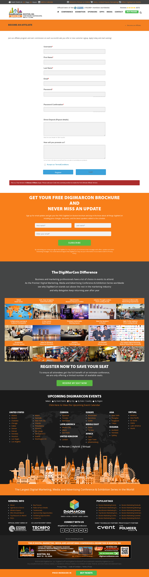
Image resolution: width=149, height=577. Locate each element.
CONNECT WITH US (74, 522)
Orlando (38, 423)
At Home (133, 420)
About (12, 505)
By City (71, 401)
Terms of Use (87, 567)
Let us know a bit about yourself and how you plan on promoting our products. (65, 160)
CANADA (64, 413)
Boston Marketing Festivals (131, 505)
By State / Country (84, 401)
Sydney (114, 435)
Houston (14, 436)
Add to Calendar (47, 2)
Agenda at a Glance (17, 508)
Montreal (65, 415)
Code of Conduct (74, 567)
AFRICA (89, 434)
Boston (14, 418)
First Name (48, 57)
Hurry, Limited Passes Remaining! (106, 2)
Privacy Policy (62, 567)
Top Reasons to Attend (18, 515)
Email (46, 79)
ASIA (111, 413)
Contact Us (37, 518)
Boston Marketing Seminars (131, 513)
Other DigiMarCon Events (131, 2)
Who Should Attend (17, 513)
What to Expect (15, 510)
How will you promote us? (54, 142)
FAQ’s (12, 518)
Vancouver (66, 421)
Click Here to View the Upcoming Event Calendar (74, 405)
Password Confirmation (54, 105)
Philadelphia (39, 426)
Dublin (90, 421)
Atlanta (14, 415)
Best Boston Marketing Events (108, 510)
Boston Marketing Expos (107, 518)
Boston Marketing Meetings (131, 508)
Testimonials (37, 510)
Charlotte (14, 421)
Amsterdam (92, 415)
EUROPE (90, 413)
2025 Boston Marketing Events (108, 508)
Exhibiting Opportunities (41, 515)
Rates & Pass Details (40, 508)
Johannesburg (93, 442)
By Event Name (60, 401)
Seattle (37, 436)
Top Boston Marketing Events (108, 513)
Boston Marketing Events (107, 505)
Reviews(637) (130, 8)
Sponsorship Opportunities (42, 513)
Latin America (135, 426)
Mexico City (66, 427)
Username (48, 47)
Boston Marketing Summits (131, 515)
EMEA (132, 423)
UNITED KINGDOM (69, 437)
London (65, 439)
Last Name (48, 68)
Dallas (13, 426)
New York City (40, 421)
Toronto (65, 418)
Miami (37, 415)
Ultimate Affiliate (31, 183)
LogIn (91, 172)
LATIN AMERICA (67, 425)
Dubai (90, 427)
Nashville (38, 418)
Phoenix (38, 428)
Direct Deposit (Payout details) (56, 120)
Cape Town (92, 439)
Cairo (90, 437)
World (132, 428)
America (133, 415)
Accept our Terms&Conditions (58, 164)
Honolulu (14, 434)
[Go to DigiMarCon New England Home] (15, 18)
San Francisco (40, 434)
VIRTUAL (132, 412)
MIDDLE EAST (92, 425)
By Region (98, 401)
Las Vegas (15, 439)
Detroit (14, 431)
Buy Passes (37, 505)
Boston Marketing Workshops (131, 518)
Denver (14, 428)
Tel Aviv (91, 430)
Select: (48, 401)
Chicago (14, 423)
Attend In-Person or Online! (80, 2)
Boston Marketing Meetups (131, 510)
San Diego (39, 431)
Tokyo (114, 423)
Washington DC (41, 439)
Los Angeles (16, 441)
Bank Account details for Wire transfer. (54, 137)
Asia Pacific (134, 418)
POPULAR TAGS (105, 501)
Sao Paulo (66, 433)
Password (48, 89)
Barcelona (92, 418)
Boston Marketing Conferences (108, 515)
